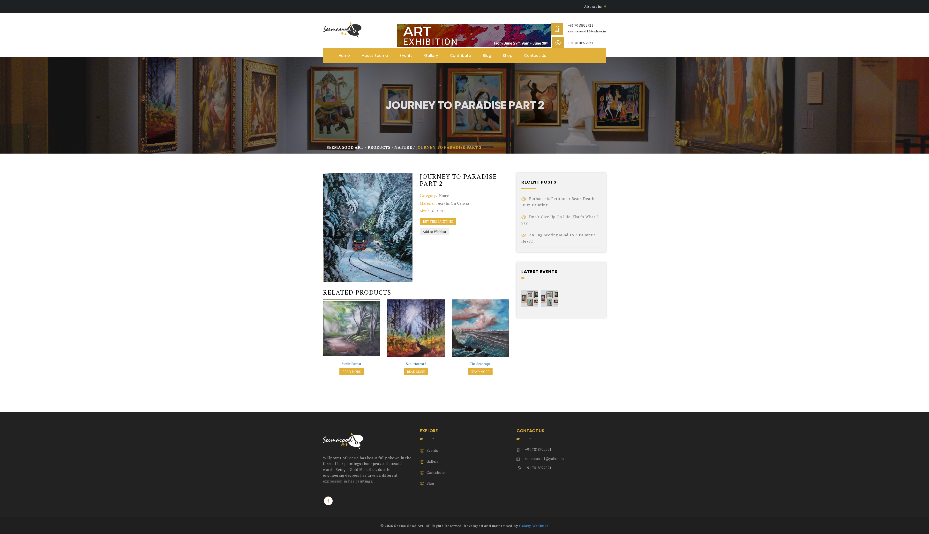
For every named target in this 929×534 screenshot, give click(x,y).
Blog (487, 55)
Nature (444, 195)
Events (405, 55)
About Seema (375, 55)
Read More (352, 372)
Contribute (460, 55)
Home (344, 55)
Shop (508, 55)
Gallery (431, 55)
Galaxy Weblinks (534, 525)
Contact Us (535, 55)
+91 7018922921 (580, 25)
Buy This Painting (438, 221)
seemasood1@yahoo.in (587, 31)
